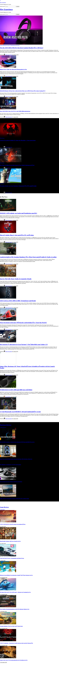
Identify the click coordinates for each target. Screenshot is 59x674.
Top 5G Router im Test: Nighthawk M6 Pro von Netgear (11, 481)
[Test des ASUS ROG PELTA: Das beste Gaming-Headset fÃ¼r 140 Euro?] (21, 44)
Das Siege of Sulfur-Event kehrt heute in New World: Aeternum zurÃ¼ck (17, 165)
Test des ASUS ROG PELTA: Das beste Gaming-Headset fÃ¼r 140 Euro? (21, 48)
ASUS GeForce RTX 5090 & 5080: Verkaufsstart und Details (18, 300)
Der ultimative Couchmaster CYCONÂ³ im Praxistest (10, 464)
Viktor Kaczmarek (8, 54)
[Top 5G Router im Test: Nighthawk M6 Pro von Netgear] (8, 479)
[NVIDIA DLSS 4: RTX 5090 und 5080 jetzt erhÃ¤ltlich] (8, 387)
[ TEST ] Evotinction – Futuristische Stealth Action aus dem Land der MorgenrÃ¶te (16, 643)
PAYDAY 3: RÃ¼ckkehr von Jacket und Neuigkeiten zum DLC (18, 213)
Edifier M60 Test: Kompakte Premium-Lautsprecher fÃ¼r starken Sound (14, 498)
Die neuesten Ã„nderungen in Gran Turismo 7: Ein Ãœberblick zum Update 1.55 (24, 344)
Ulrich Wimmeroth (8, 76)
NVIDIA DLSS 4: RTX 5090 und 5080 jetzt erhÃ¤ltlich (16, 390)
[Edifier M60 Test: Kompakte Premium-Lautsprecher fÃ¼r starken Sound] (8, 496)
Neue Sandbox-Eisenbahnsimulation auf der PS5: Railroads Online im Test (14, 609)
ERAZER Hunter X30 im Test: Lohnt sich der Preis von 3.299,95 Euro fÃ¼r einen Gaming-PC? (22, 90)
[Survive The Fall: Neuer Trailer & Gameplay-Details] (8, 276)
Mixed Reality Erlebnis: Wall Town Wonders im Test (10, 541)
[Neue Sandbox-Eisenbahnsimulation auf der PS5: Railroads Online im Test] (8, 606)
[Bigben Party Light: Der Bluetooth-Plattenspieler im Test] (8, 67)
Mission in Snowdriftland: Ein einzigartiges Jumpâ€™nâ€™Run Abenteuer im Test (16, 575)
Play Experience (3, 2)
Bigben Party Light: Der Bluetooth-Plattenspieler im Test (13, 69)
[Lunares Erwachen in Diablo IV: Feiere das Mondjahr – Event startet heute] (10, 137)
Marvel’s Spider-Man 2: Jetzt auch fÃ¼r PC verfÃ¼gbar (17, 235)
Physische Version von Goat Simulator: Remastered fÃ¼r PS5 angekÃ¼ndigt (18, 186)
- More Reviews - (3, 427)
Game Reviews (4, 507)
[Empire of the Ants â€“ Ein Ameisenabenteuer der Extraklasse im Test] (8, 657)
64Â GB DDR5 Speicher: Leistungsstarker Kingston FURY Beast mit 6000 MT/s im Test (17, 442)
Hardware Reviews (16, 45)
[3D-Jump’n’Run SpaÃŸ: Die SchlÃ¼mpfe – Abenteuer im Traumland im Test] (8, 589)
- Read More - (2, 509)
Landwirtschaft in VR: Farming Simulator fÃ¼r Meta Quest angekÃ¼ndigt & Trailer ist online (28, 257)
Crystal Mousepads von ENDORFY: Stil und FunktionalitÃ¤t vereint (20, 411)
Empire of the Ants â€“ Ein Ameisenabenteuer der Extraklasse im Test (13, 660)
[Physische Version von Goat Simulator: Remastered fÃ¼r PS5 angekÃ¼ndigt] (10, 182)
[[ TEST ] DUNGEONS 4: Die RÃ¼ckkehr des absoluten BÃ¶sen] (8, 521)
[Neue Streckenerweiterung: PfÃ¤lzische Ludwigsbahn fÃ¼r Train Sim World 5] (8, 320)
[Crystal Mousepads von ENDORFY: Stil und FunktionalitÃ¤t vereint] (8, 409)
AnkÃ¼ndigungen (3, 45)
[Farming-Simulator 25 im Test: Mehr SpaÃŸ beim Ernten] (8, 623)
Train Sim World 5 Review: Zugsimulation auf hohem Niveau (12, 558)
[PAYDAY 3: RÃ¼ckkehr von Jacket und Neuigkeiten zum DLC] (8, 210)
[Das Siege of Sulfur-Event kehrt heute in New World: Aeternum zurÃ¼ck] (10, 161)
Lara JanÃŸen (8, 396)
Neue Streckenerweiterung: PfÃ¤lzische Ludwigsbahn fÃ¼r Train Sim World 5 (23, 322)
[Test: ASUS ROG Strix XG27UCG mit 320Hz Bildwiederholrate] (8, 109)
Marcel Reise (7, 167)
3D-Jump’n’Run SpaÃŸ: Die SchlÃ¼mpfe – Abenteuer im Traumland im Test (15, 592)
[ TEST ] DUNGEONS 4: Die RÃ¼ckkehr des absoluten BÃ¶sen (12, 524)
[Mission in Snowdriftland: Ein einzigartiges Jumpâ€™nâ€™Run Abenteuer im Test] (8, 572)
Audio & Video (10, 45)
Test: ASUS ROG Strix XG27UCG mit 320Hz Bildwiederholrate (15, 111)
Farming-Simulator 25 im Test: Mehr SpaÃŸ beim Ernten (11, 626)
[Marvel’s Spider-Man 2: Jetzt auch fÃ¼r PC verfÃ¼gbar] (8, 232)
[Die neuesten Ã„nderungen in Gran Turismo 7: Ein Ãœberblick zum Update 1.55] (8, 342)
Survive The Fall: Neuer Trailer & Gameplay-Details (15, 279)
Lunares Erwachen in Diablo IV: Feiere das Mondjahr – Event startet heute (18, 140)
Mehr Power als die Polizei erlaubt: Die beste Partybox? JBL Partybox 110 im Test (16, 459)
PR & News (2, 138)
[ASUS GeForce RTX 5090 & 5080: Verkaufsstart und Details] (8, 298)
